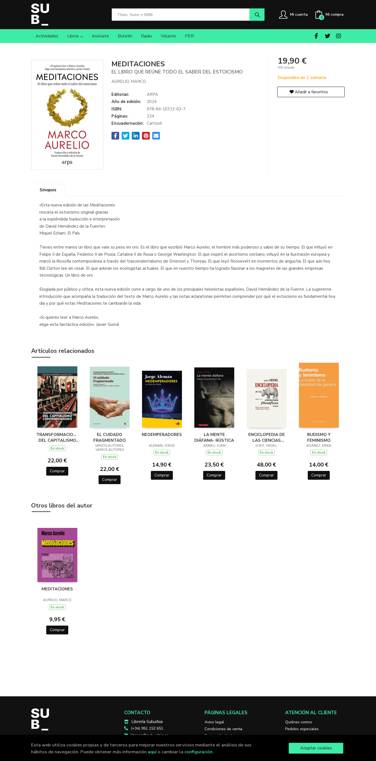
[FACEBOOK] (316, 35)
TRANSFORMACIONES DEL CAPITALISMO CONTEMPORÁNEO (57, 437)
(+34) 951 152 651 (147, 728)
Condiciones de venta (223, 729)
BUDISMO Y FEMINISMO (319, 437)
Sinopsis (48, 190)
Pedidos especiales (302, 729)
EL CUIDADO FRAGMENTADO (109, 437)
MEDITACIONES (57, 589)
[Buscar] (257, 15)
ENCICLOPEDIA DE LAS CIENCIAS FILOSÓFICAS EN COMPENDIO (266, 437)
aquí (152, 752)
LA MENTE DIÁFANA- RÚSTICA (214, 437)
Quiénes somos (298, 722)
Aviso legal (214, 722)
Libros (73, 36)
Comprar (57, 471)
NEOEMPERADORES (162, 434)
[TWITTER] (327, 35)
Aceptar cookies (316, 748)
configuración (198, 752)
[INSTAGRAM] (338, 35)
